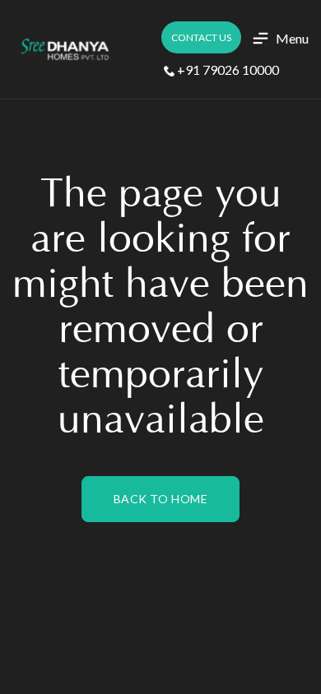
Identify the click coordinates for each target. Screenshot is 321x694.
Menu (292, 38)
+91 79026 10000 (226, 69)
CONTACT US (201, 37)
